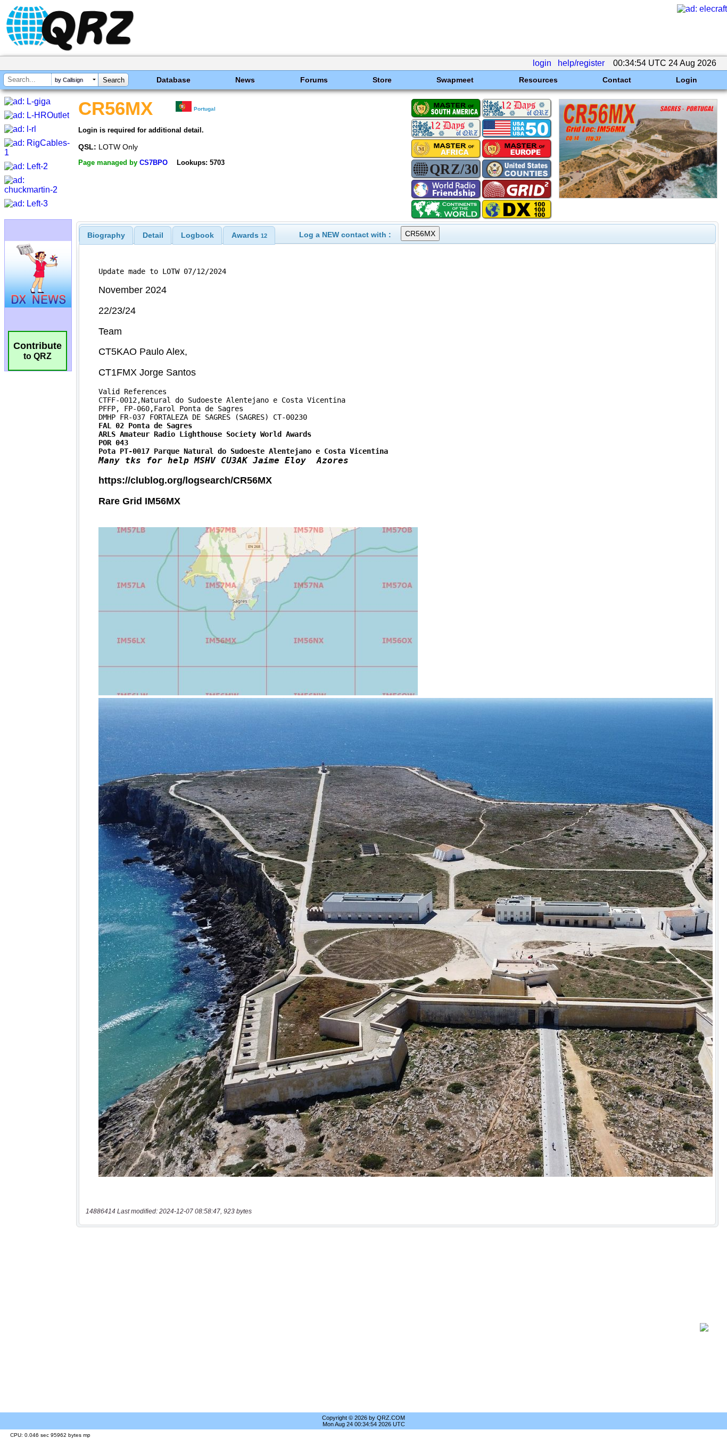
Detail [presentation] (153, 235)
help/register (581, 63)
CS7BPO (153, 163)
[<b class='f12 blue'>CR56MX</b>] (638, 195)
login (542, 63)
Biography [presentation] (106, 235)
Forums (314, 80)
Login (686, 80)
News (245, 80)
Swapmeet (455, 80)
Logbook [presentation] (197, 235)
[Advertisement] (391, 1327)
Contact (616, 80)
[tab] (106, 235)
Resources (538, 80)
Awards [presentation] (249, 235)
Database (173, 80)
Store (382, 80)
